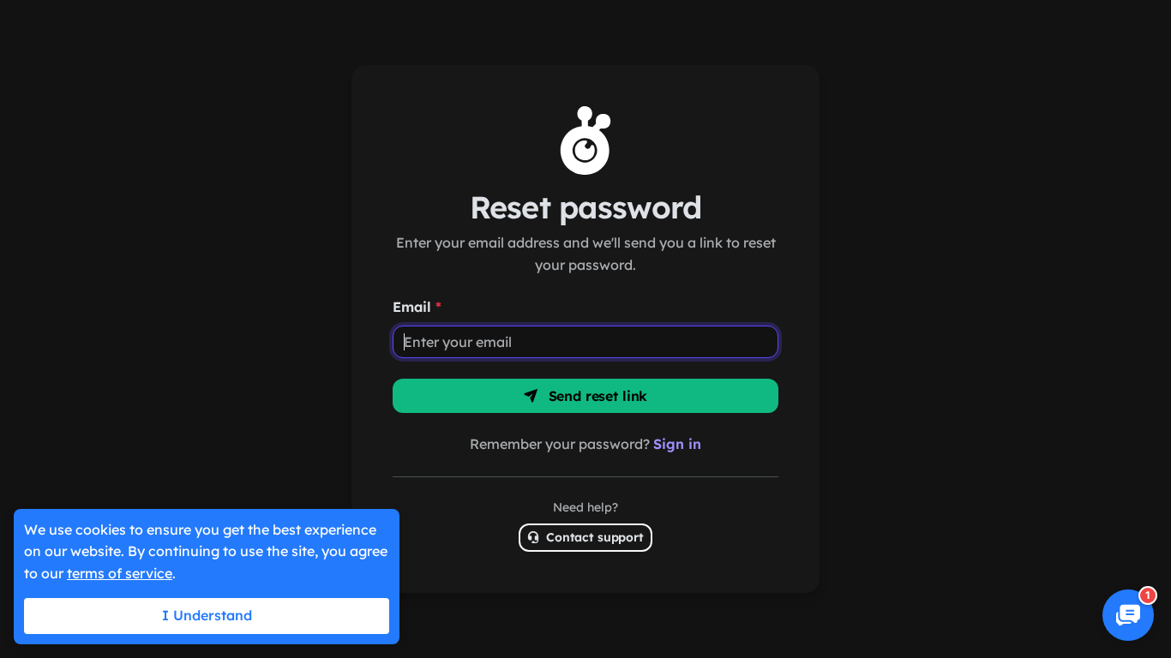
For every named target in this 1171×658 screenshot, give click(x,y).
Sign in (677, 443)
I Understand (207, 615)
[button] (1128, 615)
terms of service (119, 573)
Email (417, 306)
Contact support (593, 537)
